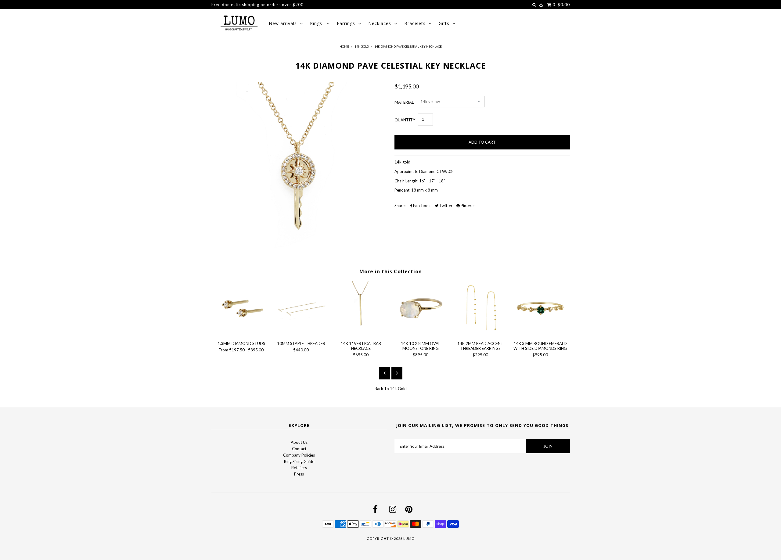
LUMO (409, 538)
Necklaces (379, 23)
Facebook (421, 205)
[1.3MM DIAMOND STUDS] (241, 333)
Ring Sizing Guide (299, 461)
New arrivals (283, 23)
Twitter (445, 205)
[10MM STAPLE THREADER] (301, 333)
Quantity (404, 119)
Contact (299, 448)
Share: (399, 205)
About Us (299, 442)
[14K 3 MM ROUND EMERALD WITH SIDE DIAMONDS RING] (540, 333)
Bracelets (415, 23)
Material (404, 102)
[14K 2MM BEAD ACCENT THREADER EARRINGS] (480, 333)
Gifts (444, 23)
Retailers (299, 467)
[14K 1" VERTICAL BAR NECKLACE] (361, 333)
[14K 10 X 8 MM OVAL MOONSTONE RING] (421, 333)
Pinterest (468, 205)
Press (299, 474)
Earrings (346, 23)
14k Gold (362, 46)
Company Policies (299, 455)
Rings (317, 23)
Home (344, 46)
